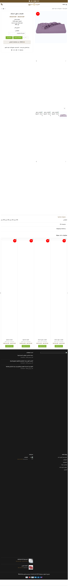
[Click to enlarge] (64, 108)
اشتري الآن (9, 37)
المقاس (17, 30)
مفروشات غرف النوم (57, 8)
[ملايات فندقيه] (25, 289)
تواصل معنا (64, 464)
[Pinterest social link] (16, 50)
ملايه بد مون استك (58, 339)
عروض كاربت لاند (63, 467)
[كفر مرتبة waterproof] (31, 561)
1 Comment (23, 357)
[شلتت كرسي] (31, 567)
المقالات (65, 459)
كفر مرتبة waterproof (23, 559)
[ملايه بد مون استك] (58, 289)
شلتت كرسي (25, 565)
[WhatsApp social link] (33, 1)
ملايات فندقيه (26, 339)
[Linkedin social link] (15, 50)
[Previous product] (5, 9)
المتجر (65, 469)
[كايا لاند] (31, 507)
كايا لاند (26, 457)
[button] (65, 61)
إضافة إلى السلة (18, 37)
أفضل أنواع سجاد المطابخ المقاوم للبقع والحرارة (21, 361)
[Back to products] (3, 9)
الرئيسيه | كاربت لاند (62, 457)
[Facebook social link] (39, 1)
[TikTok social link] (31, 1)
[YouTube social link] (35, 1)
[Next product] (2, 9)
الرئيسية (65, 8)
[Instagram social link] (37, 1)
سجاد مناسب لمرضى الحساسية (25, 355)
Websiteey (20, 574)
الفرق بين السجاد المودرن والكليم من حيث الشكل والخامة (19, 366)
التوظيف (65, 462)
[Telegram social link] (29, 1)
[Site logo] (34, 4)
